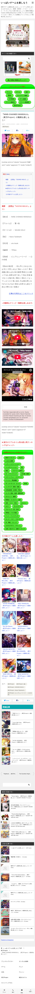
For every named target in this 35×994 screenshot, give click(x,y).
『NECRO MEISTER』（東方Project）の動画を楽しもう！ (9, 651)
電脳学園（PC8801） (19, 857)
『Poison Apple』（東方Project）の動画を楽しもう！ (21, 797)
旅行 (13, 992)
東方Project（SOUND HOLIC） (16, 687)
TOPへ (30, 991)
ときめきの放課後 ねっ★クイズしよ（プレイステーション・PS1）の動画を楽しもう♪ (21, 824)
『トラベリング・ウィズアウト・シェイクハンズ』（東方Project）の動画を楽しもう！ (22, 760)
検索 (25, 407)
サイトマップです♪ (18, 902)
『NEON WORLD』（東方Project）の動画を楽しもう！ (24, 628)
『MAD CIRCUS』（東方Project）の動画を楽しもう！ (9, 676)
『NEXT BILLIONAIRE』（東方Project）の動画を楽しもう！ (24, 652)
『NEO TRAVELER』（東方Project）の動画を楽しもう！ (24, 605)
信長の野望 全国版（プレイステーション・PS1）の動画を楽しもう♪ (21, 920)
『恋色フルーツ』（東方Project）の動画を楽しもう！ (22, 714)
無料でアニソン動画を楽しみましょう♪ (21, 893)
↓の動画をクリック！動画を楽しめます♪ (18, 185)
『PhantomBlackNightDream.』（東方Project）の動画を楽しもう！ (21, 815)
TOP (12, 948)
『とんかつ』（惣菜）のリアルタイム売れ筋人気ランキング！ (21, 884)
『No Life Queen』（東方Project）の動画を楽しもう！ (9, 628)
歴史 (22, 992)
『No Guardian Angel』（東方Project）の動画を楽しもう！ (26, 773)
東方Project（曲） (21, 684)
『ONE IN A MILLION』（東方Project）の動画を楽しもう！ (9, 582)
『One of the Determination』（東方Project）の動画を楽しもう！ (21, 875)
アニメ (4, 992)
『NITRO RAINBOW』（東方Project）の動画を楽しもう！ (9, 605)
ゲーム (3, 966)
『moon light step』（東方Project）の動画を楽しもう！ (21, 723)
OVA (2, 972)
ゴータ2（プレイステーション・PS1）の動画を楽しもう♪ (21, 929)
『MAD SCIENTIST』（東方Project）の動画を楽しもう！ (24, 676)
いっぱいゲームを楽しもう (14, 2)
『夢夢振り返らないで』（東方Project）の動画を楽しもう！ (20, 732)
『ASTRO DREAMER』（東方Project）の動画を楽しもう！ (19, 741)
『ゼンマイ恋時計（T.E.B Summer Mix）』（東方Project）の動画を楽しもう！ (21, 751)
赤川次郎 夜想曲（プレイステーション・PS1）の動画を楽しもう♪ (22, 806)
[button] (17, 35)
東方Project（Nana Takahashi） (16, 690)
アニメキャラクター (7, 961)
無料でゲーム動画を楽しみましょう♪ (21, 867)
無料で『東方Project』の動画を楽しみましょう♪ (21, 911)
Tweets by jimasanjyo (7, 940)
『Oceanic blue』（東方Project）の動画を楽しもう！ (24, 581)
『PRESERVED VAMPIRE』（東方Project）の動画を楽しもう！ (9, 557)
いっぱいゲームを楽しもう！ (21, 848)
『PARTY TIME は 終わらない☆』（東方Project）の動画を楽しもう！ (21, 833)
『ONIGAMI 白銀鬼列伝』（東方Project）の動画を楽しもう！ (24, 556)
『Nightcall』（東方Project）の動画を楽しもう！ (10, 773)
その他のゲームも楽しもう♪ (14, 194)
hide (8, 174)
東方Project (5, 126)
